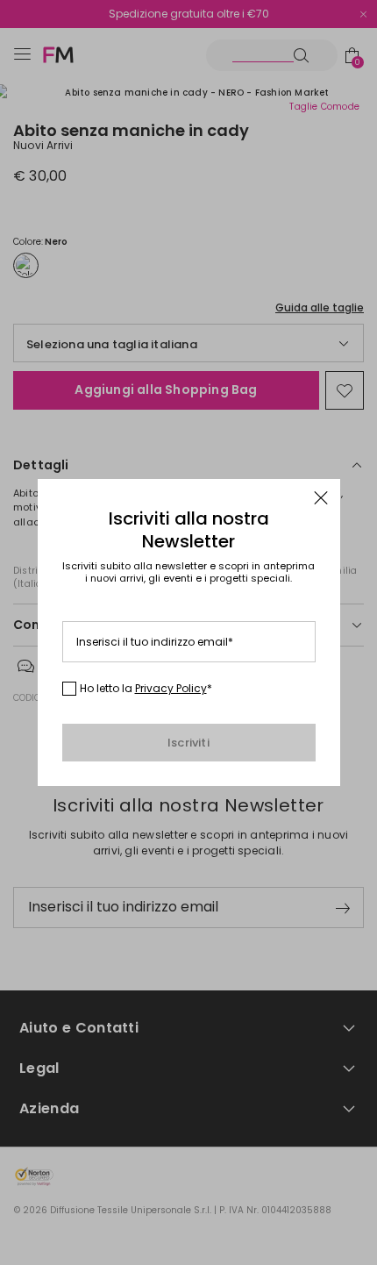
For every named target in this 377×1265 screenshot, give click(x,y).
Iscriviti (188, 742)
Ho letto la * (146, 689)
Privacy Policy (171, 688)
